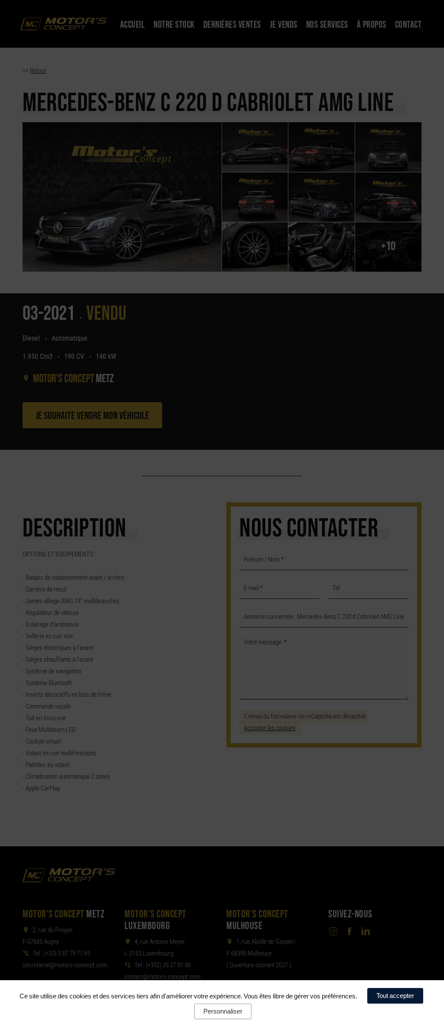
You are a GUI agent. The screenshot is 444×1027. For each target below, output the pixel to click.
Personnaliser (222, 1011)
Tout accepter (395, 995)
